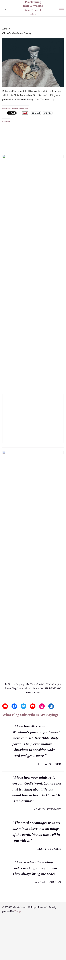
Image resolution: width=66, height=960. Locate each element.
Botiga (17, 911)
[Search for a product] (4, 8)
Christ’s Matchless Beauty (16, 33)
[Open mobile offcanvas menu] (61, 8)
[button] (3, 150)
